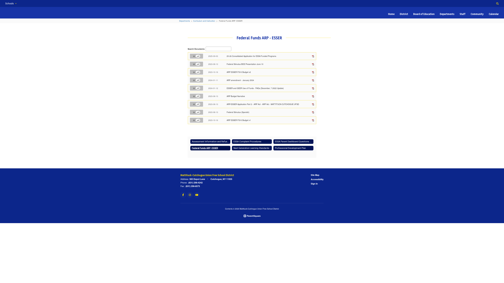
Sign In (314, 183)
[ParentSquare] (252, 216)
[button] (11, 3)
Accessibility (317, 179)
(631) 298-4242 (195, 182)
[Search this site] (497, 3)
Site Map (315, 174)
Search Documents (196, 49)
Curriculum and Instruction (204, 21)
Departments (184, 21)
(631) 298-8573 (193, 186)
